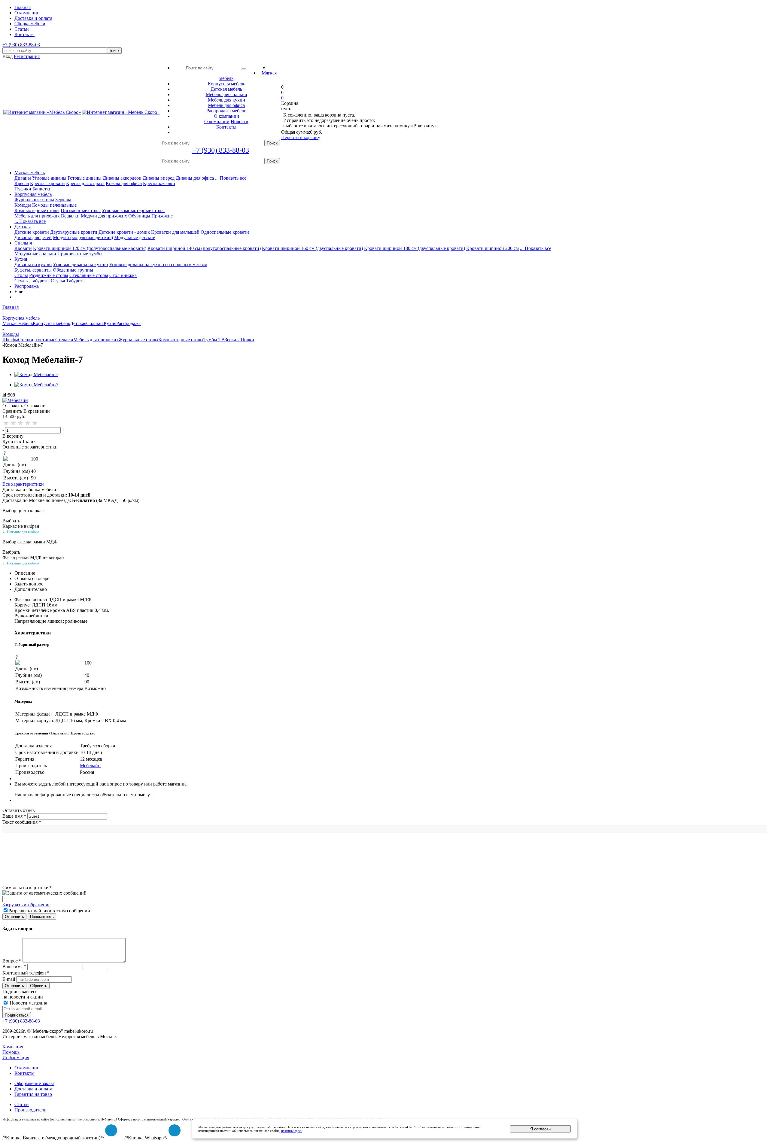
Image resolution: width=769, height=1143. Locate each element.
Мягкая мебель (29, 172)
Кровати (23, 248)
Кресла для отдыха (85, 183)
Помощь (11, 1052)
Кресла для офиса (124, 183)
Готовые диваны (85, 178)
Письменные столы (81, 210)
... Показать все (230, 178)
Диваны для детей (33, 237)
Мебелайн (90, 765)
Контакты (24, 1073)
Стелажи (64, 339)
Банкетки (42, 188)
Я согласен (540, 1129)
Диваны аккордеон (122, 178)
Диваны (22, 178)
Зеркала (63, 199)
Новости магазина (27, 1002)
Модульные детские (134, 237)
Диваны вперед (159, 178)
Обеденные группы (73, 269)
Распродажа (26, 286)
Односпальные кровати (225, 232)
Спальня (23, 242)
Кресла (21, 183)
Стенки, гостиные (36, 339)
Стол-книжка (123, 275)
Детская (22, 226)
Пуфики (22, 188)
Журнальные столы (34, 199)
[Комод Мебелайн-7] (36, 374)
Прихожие (162, 215)
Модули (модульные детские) (83, 237)
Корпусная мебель (33, 194)
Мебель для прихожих (37, 215)
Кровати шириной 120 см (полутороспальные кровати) (89, 248)
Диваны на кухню (33, 264)
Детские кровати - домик (124, 232)
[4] (28, 423)
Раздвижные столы (48, 275)
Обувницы (139, 215)
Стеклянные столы (88, 275)
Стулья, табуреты (32, 280)
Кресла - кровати (47, 183)
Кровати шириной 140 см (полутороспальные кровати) (204, 248)
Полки (247, 339)
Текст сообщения (21, 822)
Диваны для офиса (195, 178)
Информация (15, 1057)
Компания (12, 1046)
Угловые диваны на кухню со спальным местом (158, 264)
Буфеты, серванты (33, 269)
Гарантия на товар (33, 1094)
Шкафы (10, 339)
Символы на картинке (27, 887)
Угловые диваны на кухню (80, 264)
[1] (6, 423)
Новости (239, 121)
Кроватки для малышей (175, 232)
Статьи (21, 1104)
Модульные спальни (35, 253)
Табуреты (76, 280)
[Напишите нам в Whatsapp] (175, 1130)
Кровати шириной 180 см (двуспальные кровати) (414, 248)
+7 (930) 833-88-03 (21, 44)
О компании (216, 121)
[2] (14, 423)
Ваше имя (14, 816)
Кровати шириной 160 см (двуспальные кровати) (312, 248)
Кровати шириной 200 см (492, 248)
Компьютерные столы (36, 210)
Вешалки (70, 215)
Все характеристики (23, 484)
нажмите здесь (291, 1130)
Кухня (20, 259)
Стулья (58, 280)
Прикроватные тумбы (79, 253)
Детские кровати (31, 232)
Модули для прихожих (104, 215)
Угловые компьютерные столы (133, 210)
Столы (21, 275)
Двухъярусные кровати (73, 232)
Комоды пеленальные (54, 205)
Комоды (22, 205)
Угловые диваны (49, 178)
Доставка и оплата (33, 1088)
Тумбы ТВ (214, 339)
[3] (21, 423)
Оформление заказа (34, 1083)
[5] (35, 423)
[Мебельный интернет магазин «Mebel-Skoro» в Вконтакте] (111, 1130)
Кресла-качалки (159, 183)
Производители (30, 1109)
